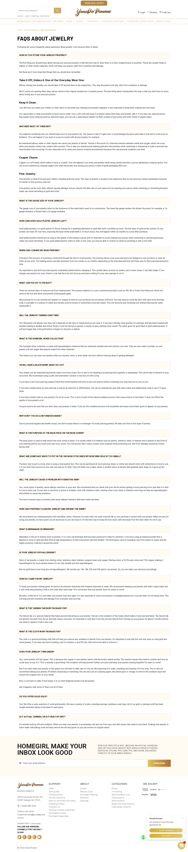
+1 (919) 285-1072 (28, 806)
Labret (27, 16)
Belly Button (45, 16)
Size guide (54, 791)
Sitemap (84, 801)
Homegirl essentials (140, 21)
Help (51, 788)
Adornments (118, 801)
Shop (79, 21)
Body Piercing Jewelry (123, 804)
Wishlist (153, 12)
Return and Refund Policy (62, 801)
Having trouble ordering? (62, 810)
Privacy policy (56, 794)
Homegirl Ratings (113, 21)
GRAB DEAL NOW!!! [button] (94, 3)
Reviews (58, 21)
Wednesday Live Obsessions (34, 21)
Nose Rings (35, 16)
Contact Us (54, 807)
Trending (92, 21)
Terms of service (57, 797)
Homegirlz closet (57, 813)
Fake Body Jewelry (121, 807)
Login (142, 12)
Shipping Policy (56, 804)
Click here (36, 823)
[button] (181, 845)
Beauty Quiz (163, 21)
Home (69, 21)
